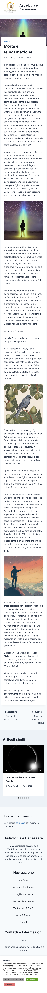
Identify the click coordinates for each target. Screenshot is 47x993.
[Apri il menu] (42, 7)
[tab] (18, 798)
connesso (20, 823)
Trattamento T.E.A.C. (23, 908)
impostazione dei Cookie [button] (13, 979)
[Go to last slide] (7, 770)
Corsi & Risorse (23, 915)
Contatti (23, 922)
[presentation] (23, 759)
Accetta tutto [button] (32, 979)
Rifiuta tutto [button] (9, 984)
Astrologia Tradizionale (23, 887)
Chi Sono (23, 880)
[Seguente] (40, 770)
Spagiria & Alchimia (23, 894)
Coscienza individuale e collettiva (38, 717)
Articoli (7, 41)
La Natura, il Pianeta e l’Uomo (11, 716)
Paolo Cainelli (11, 58)
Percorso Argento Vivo (23, 901)
